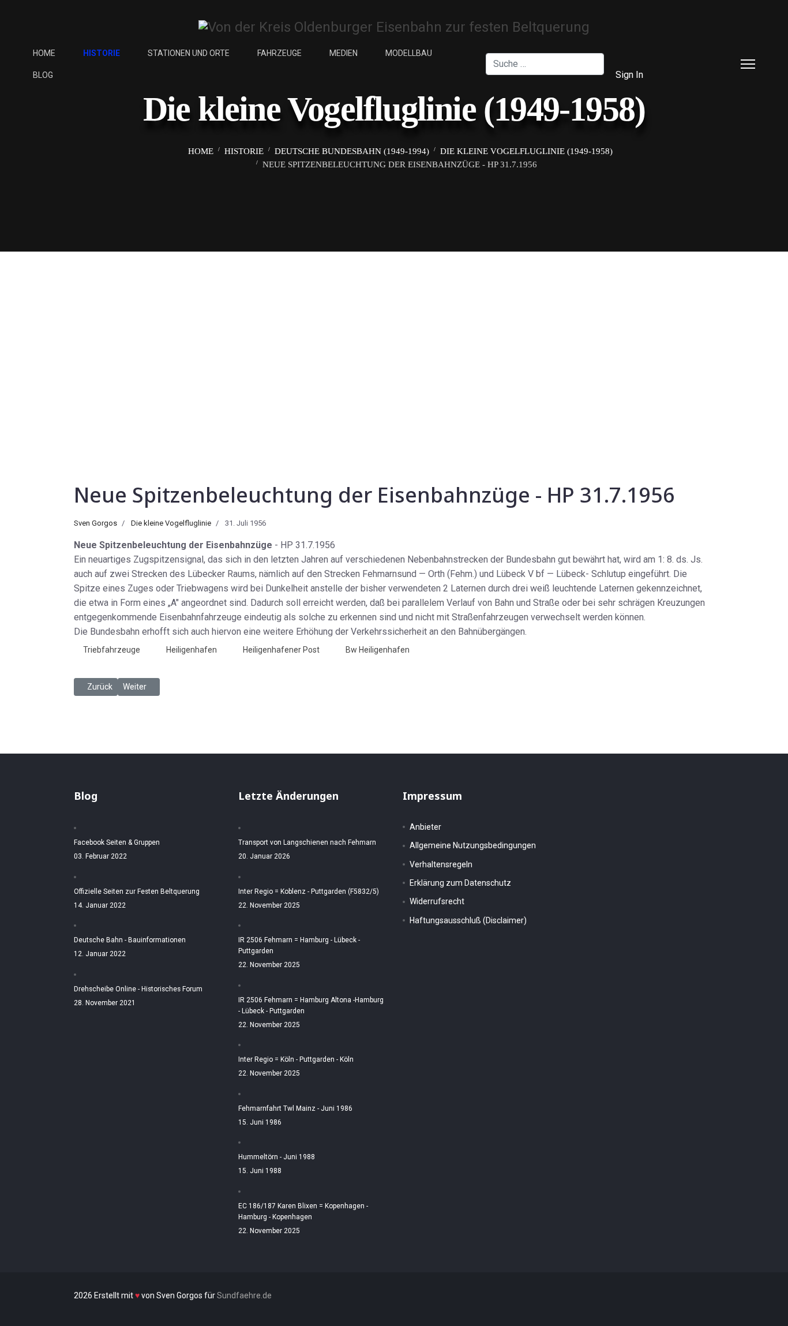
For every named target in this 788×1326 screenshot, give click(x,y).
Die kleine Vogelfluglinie (171, 523)
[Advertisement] (394, 338)
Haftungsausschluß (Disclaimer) (468, 920)
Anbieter (425, 826)
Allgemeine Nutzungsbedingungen (473, 845)
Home (44, 53)
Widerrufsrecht (437, 901)
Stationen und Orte (189, 53)
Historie (101, 53)
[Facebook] (689, 52)
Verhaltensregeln (441, 864)
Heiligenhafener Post (281, 649)
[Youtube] (689, 74)
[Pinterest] (707, 52)
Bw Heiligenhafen (378, 649)
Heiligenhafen (191, 649)
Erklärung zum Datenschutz (460, 882)
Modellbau (408, 53)
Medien (343, 53)
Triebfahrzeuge (111, 649)
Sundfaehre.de (244, 1295)
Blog (43, 75)
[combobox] (544, 64)
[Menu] (748, 64)
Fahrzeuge (279, 53)
